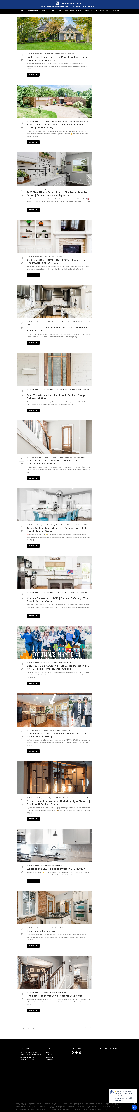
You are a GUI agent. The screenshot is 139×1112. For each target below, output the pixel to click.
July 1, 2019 (83, 525)
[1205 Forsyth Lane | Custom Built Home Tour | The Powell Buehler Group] (54, 710)
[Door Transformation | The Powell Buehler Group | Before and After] (54, 369)
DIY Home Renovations (50, 389)
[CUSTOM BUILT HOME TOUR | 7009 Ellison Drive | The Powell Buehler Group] (54, 236)
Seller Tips (54, 121)
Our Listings (49, 1057)
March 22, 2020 (58, 256)
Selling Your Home (62, 121)
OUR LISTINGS (55, 11)
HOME (22, 11)
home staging (47, 121)
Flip (57, 389)
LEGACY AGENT (101, 11)
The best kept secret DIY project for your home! (55, 995)
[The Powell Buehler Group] (69, 4)
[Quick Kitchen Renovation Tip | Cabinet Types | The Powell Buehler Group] (54, 504)
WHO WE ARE (33, 11)
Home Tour (57, 53)
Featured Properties (49, 53)
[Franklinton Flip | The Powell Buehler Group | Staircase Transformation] (54, 437)
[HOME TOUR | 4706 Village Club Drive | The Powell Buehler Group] (54, 301)
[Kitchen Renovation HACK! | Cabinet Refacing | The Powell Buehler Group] (54, 572)
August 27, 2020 (84, 121)
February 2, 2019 (84, 798)
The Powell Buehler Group (35, 53)
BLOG (44, 11)
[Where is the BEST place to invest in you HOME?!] (54, 845)
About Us (49, 1055)
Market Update (47, 662)
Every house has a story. (41, 931)
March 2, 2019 (67, 730)
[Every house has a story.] (54, 907)
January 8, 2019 (60, 927)
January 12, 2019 (60, 865)
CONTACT (115, 11)
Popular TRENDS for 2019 (65, 457)
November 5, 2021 (69, 53)
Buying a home (48, 189)
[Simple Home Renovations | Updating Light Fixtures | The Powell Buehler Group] (54, 777)
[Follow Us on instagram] (76, 1052)
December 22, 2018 (61, 992)
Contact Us (49, 1060)
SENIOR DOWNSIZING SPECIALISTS (78, 11)
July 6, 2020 (69, 189)
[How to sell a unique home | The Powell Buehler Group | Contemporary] (54, 101)
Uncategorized (71, 121)
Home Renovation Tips (65, 389)
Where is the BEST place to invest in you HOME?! (56, 869)
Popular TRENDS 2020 (74, 321)
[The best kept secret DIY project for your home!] (54, 972)
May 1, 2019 (69, 662)
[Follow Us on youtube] (80, 1052)
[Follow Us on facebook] (73, 1052)
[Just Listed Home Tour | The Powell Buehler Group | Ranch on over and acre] (54, 33)
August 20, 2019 (81, 457)
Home (48, 1052)
